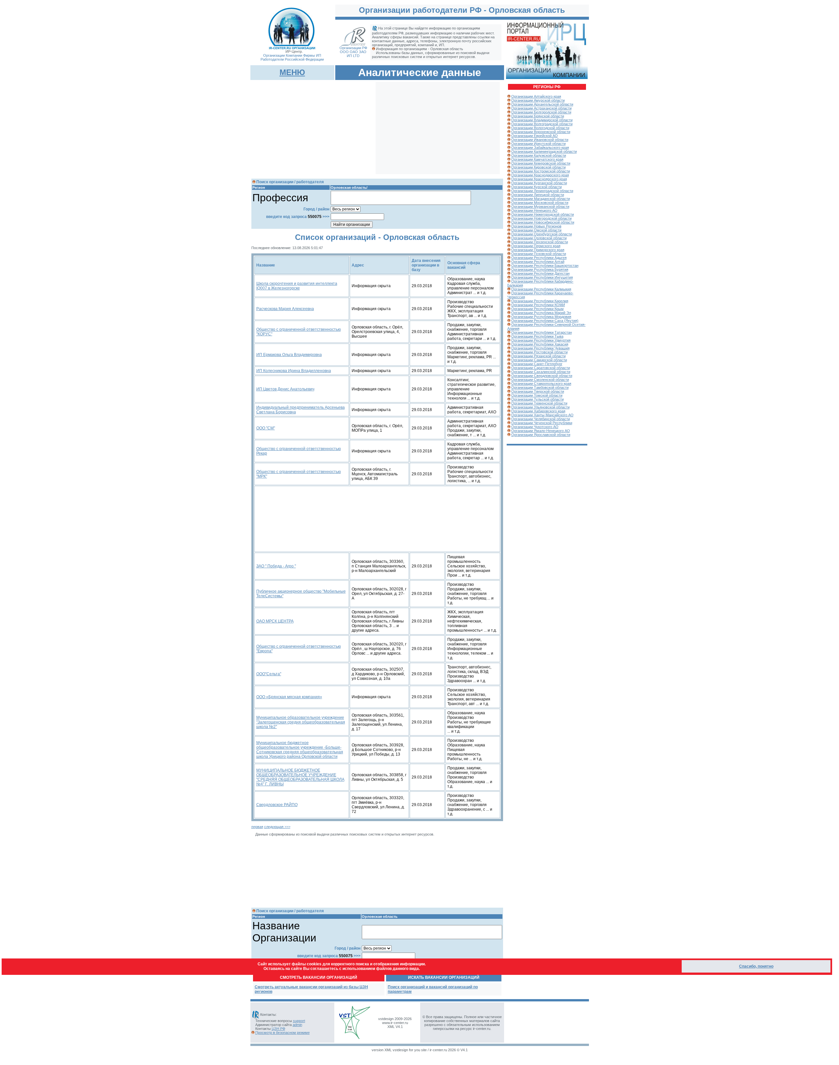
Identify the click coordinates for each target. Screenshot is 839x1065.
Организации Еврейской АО (534, 136)
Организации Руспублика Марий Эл (541, 313)
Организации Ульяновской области (540, 407)
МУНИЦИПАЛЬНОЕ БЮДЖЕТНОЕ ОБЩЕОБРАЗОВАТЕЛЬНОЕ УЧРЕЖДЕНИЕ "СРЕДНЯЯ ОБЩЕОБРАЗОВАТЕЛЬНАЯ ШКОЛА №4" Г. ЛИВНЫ (300, 777)
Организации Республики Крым (537, 309)
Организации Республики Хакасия (539, 344)
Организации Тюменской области (539, 403)
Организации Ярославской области (540, 435)
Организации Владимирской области (542, 120)
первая (257, 827)
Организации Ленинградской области (542, 191)
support (299, 1021)
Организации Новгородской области (541, 218)
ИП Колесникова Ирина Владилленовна (293, 370)
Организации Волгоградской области (542, 124)
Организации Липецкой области (537, 195)
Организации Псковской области (538, 254)
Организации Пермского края (535, 246)
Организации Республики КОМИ (538, 305)
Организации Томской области (536, 395)
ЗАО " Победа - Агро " (276, 566)
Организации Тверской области (537, 391)
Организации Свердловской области (541, 376)
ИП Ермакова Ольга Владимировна (289, 354)
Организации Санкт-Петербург (536, 364)
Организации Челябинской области (540, 419)
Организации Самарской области (539, 360)
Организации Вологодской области (540, 128)
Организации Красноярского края (539, 179)
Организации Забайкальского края (540, 147)
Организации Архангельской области (542, 104)
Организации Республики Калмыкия (541, 289)
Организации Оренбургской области (541, 234)
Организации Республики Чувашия (540, 348)
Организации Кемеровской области (540, 163)
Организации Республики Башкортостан (544, 265)
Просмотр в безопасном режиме (282, 1033)
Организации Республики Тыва (537, 336)
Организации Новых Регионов (536, 226)
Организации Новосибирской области (542, 222)
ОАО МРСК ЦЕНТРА (275, 621)
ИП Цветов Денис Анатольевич (285, 389)
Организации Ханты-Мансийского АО (542, 415)
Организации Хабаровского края (538, 411)
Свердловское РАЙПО (277, 804)
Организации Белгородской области (541, 112)
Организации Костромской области (540, 171)
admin (297, 1025)
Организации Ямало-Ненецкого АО (540, 431)
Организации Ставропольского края (541, 383)
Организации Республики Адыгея (539, 258)
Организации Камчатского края (537, 159)
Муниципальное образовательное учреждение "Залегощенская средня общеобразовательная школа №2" (300, 722)
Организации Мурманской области (540, 206)
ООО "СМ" (265, 428)
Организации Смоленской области (540, 380)
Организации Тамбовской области (540, 387)
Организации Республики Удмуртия (541, 340)
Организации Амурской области (538, 100)
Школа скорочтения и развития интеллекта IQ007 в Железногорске (296, 285)
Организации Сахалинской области (540, 372)
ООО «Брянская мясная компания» (289, 697)
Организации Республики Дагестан (540, 273)
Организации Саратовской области (540, 368)
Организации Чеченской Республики (541, 423)
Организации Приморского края (537, 250)
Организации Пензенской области (539, 242)
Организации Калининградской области (544, 151)
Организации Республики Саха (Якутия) (544, 321)
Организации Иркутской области (538, 144)
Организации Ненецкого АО (534, 210)
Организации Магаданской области (540, 199)
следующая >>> (277, 827)
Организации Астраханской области (541, 108)
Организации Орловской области (539, 238)
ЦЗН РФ (278, 1029)
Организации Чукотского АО (534, 427)
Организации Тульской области (537, 399)
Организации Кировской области (538, 167)
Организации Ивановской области (539, 140)
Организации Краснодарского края (540, 175)
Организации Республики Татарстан (541, 332)
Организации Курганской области (539, 183)
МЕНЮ (292, 72)
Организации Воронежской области (540, 132)
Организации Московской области (539, 203)
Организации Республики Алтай (537, 262)
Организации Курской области (536, 187)
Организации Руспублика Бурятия (539, 269)
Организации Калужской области (538, 155)
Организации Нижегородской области (542, 214)
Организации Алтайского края (536, 96)
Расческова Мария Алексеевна (285, 308)
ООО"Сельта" (268, 674)
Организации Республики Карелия (539, 301)
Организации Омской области (536, 230)
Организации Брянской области (537, 116)
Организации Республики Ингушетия (542, 277)
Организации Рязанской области (538, 356)
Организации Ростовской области (539, 352)
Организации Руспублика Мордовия (541, 317)
